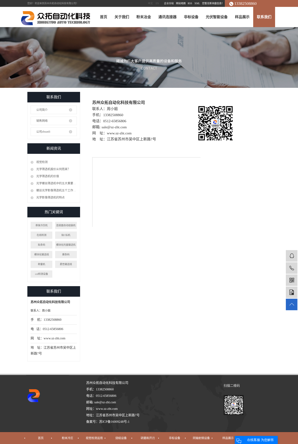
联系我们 (264, 17)
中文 (150, 3)
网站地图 (181, 3)
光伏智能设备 (217, 17)
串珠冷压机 (41, 225)
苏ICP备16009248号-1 (114, 421)
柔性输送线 (66, 264)
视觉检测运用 (94, 438)
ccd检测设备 (41, 274)
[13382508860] (291, 268)
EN (157, 3)
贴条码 (41, 244)
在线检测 (41, 235)
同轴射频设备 (201, 438)
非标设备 (191, 17)
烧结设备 (121, 438)
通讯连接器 (167, 17)
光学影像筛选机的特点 (50, 197)
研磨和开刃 (148, 438)
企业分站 (169, 3)
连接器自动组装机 (66, 225)
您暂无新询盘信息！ (213, 3)
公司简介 (42, 109)
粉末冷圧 (67, 438)
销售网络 (42, 120)
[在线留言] (291, 292)
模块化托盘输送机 (66, 244)
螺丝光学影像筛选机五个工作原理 (56, 190)
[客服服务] (291, 256)
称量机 (41, 264)
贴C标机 (65, 235)
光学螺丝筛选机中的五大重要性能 (56, 183)
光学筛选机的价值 (47, 176)
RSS (190, 3)
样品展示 (242, 17)
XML (197, 3)
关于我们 (122, 17)
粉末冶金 (143, 17)
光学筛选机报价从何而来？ (52, 169)
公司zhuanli (43, 131)
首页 (103, 17)
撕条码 (66, 254)
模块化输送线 (41, 254)
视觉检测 (41, 162)
